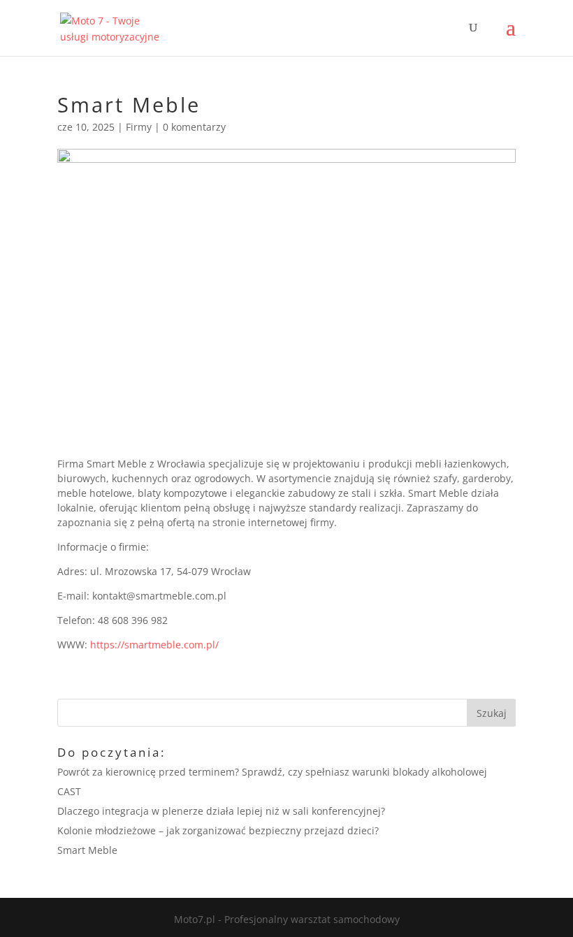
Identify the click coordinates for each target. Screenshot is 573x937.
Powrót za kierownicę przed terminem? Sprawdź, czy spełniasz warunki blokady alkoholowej (272, 771)
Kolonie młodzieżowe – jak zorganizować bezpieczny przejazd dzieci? (218, 830)
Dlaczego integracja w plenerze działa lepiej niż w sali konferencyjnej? (221, 811)
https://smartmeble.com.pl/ (153, 644)
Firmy (139, 126)
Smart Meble (87, 850)
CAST (69, 791)
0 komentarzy (194, 126)
